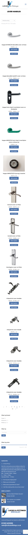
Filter (3, 447)
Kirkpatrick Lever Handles (14, 298)
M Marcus (3, 422)
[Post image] (3, 495)
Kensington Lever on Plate (14, 267)
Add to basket (14, 49)
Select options (14, 80)
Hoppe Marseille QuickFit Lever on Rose (14, 76)
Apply (3, 435)
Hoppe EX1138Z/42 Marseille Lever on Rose (14, 45)
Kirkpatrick (3, 420)
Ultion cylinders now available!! (13, 499)
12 (12, 409)
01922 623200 (7, 523)
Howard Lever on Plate (14, 205)
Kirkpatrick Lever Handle (14, 330)
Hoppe (2, 418)
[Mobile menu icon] (26, 4)
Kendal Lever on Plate (14, 236)
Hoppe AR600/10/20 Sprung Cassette (14, 173)
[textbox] (14, 432)
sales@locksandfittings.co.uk (11, 525)
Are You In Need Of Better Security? (15, 493)
